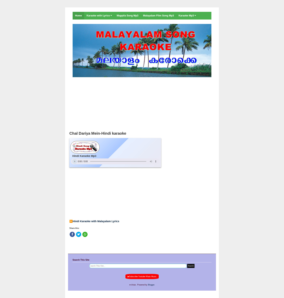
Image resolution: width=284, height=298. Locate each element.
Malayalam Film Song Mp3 (158, 15)
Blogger (151, 285)
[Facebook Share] (72, 234)
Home (78, 15)
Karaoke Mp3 (187, 15)
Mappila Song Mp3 (127, 15)
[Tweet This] (78, 234)
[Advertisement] (142, 103)
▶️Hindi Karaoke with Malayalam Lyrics (94, 221)
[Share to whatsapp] (85, 234)
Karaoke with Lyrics (98, 15)
